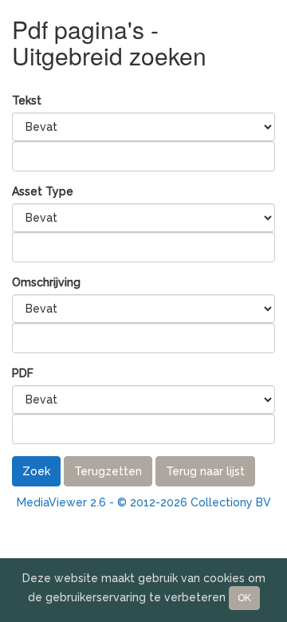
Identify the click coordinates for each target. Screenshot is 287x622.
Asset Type (42, 191)
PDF (22, 373)
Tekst (26, 100)
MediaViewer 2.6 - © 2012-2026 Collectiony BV (144, 502)
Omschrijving (46, 282)
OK (244, 598)
